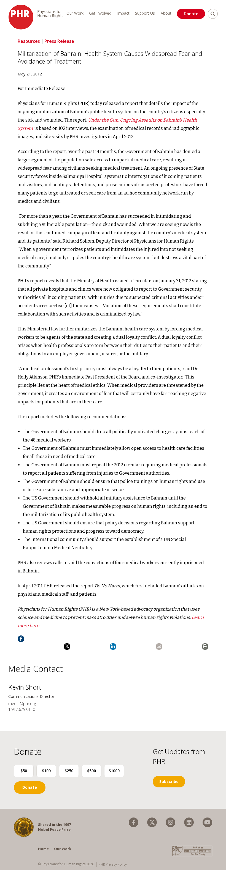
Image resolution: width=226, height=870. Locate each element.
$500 (91, 770)
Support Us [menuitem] (145, 13)
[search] (213, 14)
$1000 (114, 770)
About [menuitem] (166, 13)
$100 (46, 770)
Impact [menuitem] (123, 13)
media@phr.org (22, 703)
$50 (23, 770)
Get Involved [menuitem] (100, 13)
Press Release (59, 41)
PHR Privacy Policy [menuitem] (113, 864)
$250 (68, 770)
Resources (29, 41)
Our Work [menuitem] (75, 13)
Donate (191, 13)
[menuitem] (133, 822)
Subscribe (169, 781)
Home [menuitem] (43, 848)
